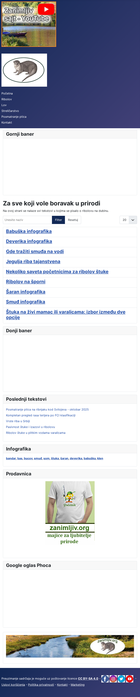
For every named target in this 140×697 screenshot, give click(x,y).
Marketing (78, 684)
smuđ (38, 458)
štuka (55, 458)
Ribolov (6, 99)
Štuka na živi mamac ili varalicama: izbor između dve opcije (65, 314)
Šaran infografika (25, 291)
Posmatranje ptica (13, 116)
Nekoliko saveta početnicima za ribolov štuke (57, 271)
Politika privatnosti (41, 684)
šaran (64, 458)
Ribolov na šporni (25, 281)
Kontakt (6, 122)
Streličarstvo (10, 111)
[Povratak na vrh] (133, 690)
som (46, 458)
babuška (90, 458)
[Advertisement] (70, 166)
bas (19, 458)
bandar (11, 458)
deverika (76, 458)
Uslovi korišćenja (13, 684)
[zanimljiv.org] (70, 646)
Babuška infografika (29, 231)
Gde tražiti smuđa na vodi (35, 251)
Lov (4, 105)
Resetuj (73, 220)
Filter (58, 220)
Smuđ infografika (25, 301)
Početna (7, 93)
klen (100, 458)
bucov (28, 458)
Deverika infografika (29, 241)
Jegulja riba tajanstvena (33, 261)
